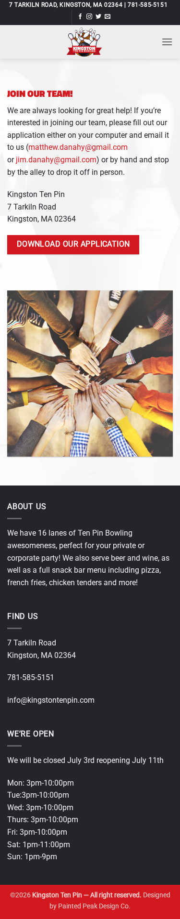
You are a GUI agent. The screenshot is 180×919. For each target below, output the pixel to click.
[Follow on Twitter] (98, 16)
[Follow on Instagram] (89, 16)
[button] (167, 41)
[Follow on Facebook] (80, 16)
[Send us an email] (107, 16)
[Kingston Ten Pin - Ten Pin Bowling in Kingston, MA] (84, 42)
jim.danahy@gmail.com (56, 159)
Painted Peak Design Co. (94, 906)
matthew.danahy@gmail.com (78, 147)
